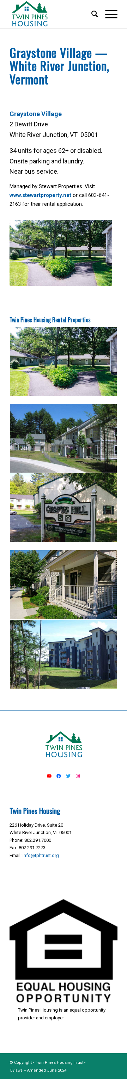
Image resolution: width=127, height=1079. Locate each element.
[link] (53, 14)
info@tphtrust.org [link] (41, 855)
